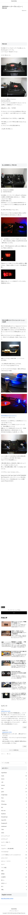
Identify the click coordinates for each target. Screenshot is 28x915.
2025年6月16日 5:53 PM (5, 711)
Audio (3, 607)
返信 (25, 727)
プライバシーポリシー (14, 910)
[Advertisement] (14, 26)
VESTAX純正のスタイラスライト (9, 415)
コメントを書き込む (14, 750)
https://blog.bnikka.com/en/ (7, 898)
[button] (25, 763)
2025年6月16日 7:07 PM (7, 732)
